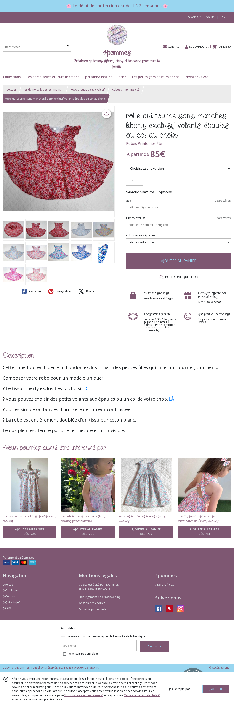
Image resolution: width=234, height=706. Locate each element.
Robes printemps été (125, 89)
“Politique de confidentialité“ (142, 695)
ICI (87, 388)
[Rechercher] (68, 46)
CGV (8, 608)
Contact (10, 596)
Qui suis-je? (12, 602)
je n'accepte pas (179, 689)
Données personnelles (93, 609)
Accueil (11, 89)
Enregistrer (63, 291)
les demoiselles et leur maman (43, 89)
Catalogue (12, 590)
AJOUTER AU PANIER (179, 260)
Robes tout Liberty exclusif (88, 89)
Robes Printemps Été (144, 143)
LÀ (171, 399)
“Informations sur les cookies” (83, 695)
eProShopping (89, 668)
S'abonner (154, 646)
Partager (34, 291)
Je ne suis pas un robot (83, 654)
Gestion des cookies (92, 603)
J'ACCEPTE (216, 689)
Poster (90, 291)
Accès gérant (220, 668)
